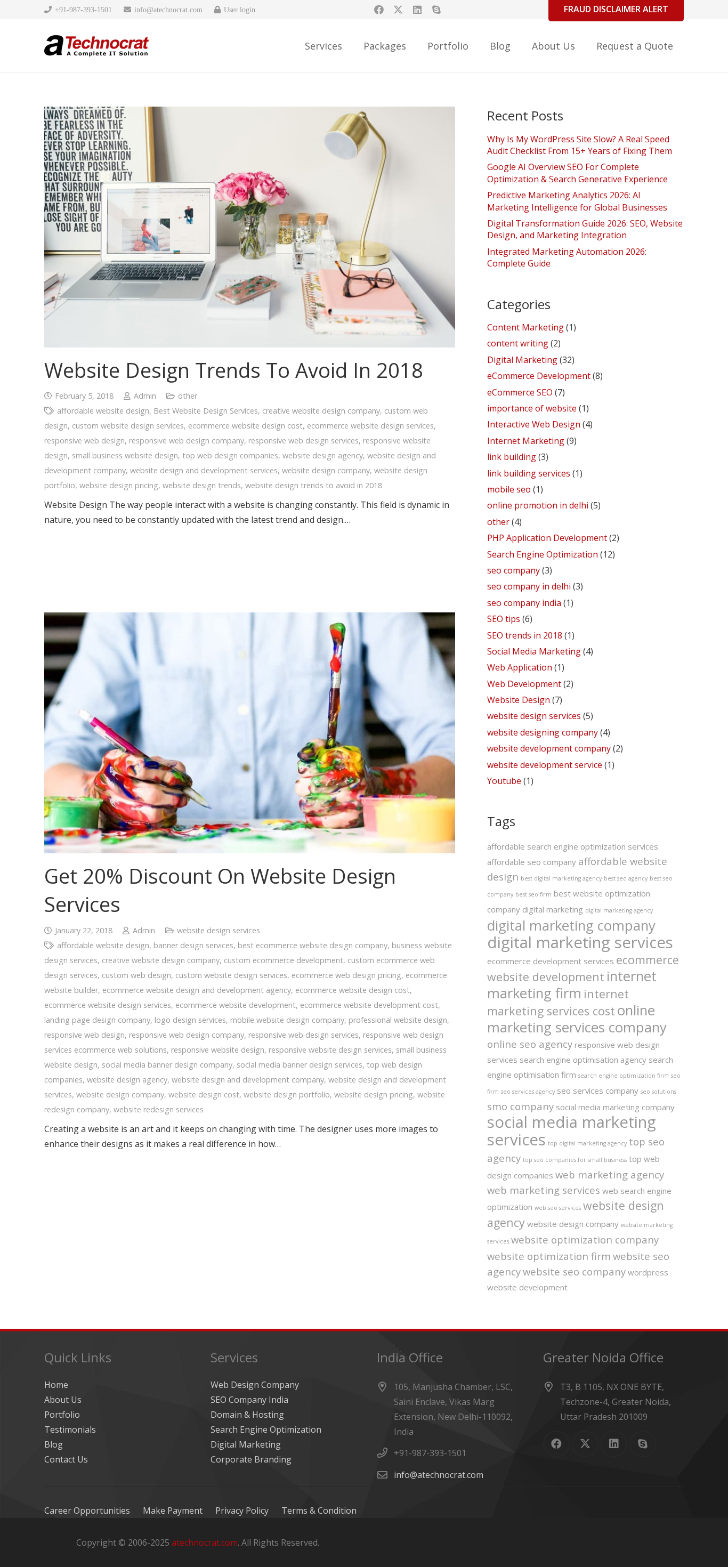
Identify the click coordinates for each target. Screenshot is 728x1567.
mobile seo (509, 489)
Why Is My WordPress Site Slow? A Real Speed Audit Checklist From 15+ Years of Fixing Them (579, 145)
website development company (549, 748)
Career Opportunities (87, 1510)
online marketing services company (577, 1018)
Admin (145, 396)
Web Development (524, 684)
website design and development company (248, 1080)
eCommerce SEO (520, 392)
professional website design (398, 1020)
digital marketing (552, 909)
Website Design (518, 700)
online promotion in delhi (537, 505)
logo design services (190, 1020)
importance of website (532, 408)
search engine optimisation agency (583, 1059)
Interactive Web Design (533, 424)
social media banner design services (299, 1065)
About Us (63, 1400)
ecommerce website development (235, 1005)
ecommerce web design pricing (346, 975)
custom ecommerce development (283, 960)
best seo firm (533, 894)
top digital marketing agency (587, 1143)
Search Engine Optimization (542, 554)
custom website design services (128, 426)
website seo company (574, 1271)
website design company (326, 470)
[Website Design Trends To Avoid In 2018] (249, 227)
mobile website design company (287, 1020)
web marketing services (543, 1190)
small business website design (125, 455)
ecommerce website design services (370, 426)
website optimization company (585, 1239)
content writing (517, 343)
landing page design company (97, 1020)
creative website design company (321, 411)
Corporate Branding (251, 1459)
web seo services (558, 1207)
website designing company (542, 732)
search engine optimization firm (623, 1075)
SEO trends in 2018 (524, 635)
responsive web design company (186, 440)
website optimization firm (549, 1256)
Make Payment (173, 1510)
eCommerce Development (539, 376)
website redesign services (159, 1109)
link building (511, 457)
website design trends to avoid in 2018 (313, 485)
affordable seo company (531, 862)
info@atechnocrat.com (438, 1475)
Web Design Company (255, 1385)
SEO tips (503, 619)
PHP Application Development (547, 538)
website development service (544, 765)
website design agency (322, 455)
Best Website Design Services (205, 411)
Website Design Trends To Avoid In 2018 (233, 370)
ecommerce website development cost (369, 1005)
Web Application (519, 667)
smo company (520, 1106)
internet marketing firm (572, 984)
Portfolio (62, 1414)
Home (56, 1385)
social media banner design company (167, 1065)
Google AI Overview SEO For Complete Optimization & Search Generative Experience (577, 172)
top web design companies (230, 455)
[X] (398, 9)
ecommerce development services (550, 961)
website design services (218, 930)
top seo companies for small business (575, 1160)
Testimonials (70, 1429)
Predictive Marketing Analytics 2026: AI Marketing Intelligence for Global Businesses (577, 201)
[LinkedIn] (417, 9)
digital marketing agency (619, 910)
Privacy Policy (242, 1510)
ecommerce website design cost (245, 426)
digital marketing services (580, 942)
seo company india (524, 603)
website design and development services (204, 470)
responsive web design (84, 440)
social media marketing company (615, 1107)
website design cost (203, 1094)
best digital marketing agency (561, 878)
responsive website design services (330, 1050)
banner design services (193, 945)
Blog (53, 1444)
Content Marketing (525, 327)
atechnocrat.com (205, 1542)
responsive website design (217, 1050)
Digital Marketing (522, 360)
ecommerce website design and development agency (196, 990)
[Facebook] (379, 9)
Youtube (504, 781)
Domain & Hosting (247, 1414)
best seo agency (626, 878)
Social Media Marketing (534, 651)
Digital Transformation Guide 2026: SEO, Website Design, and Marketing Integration (585, 229)
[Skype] (436, 9)
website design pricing (118, 485)
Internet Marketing (525, 441)
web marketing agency (609, 1174)
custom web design (136, 975)
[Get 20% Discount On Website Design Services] (249, 732)
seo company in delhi (529, 586)
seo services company (597, 1090)
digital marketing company (571, 925)
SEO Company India (249, 1400)
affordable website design (103, 411)
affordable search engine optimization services (572, 846)
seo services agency (528, 1091)
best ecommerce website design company (312, 945)
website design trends (202, 485)
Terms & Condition (319, 1510)
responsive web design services (303, 440)
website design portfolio (287, 1094)
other (187, 396)
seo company (513, 570)
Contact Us (66, 1459)
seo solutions (658, 1091)
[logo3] (96, 45)
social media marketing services (571, 1130)
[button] (350, 46)
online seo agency (529, 1044)
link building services (528, 473)
